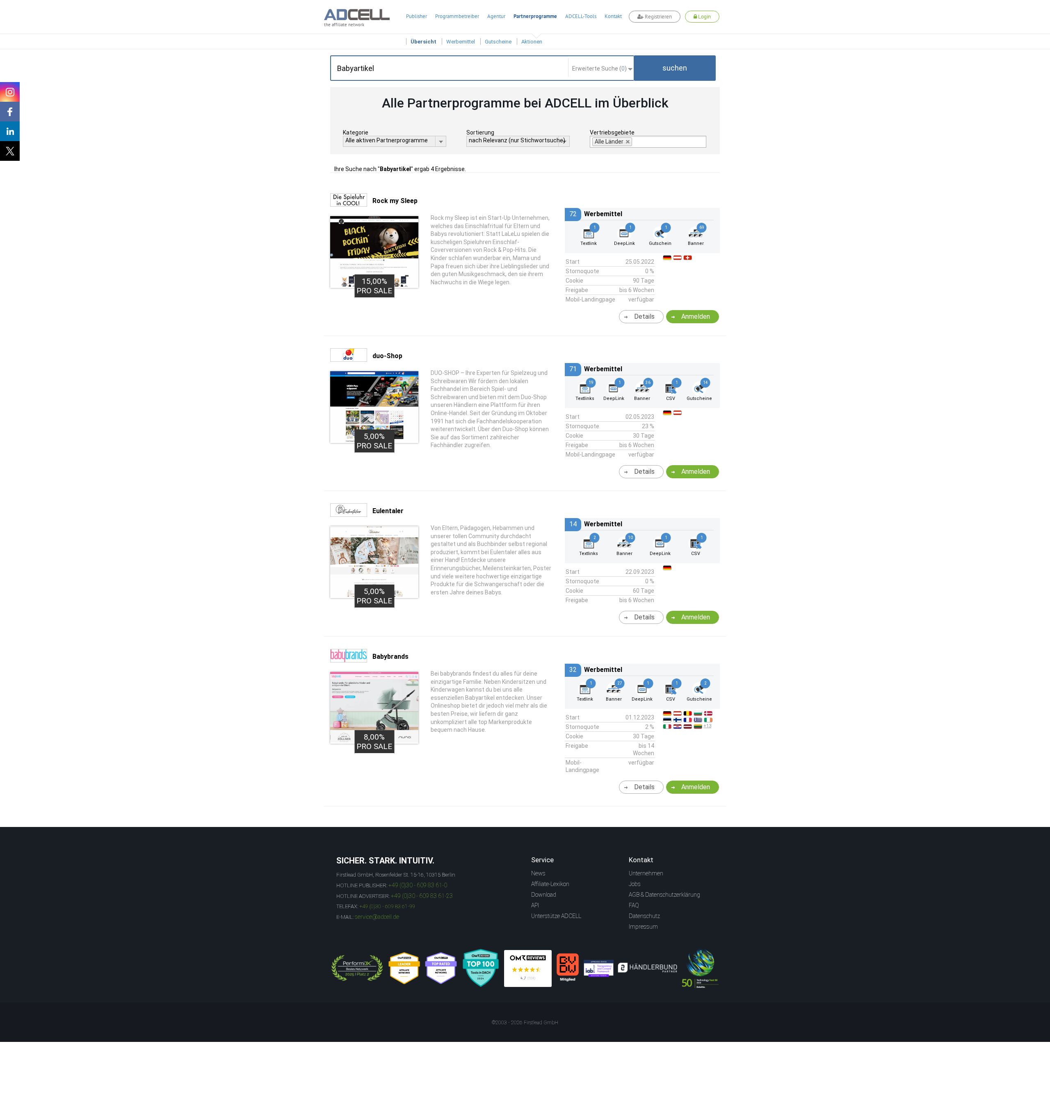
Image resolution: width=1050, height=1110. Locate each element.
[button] (675, 68)
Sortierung (480, 132)
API (535, 905)
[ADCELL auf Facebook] (10, 111)
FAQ (634, 905)
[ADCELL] (528, 968)
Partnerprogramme (535, 16)
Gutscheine (498, 42)
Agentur (496, 16)
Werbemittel (460, 42)
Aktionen (531, 42)
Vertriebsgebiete (612, 132)
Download (543, 894)
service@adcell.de (377, 917)
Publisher (416, 16)
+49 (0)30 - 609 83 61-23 (422, 896)
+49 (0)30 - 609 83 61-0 (417, 885)
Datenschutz (644, 916)
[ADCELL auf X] (10, 151)
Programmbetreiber (457, 16)
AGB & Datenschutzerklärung (664, 894)
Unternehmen (646, 873)
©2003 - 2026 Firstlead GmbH (525, 1022)
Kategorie (355, 132)
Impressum (643, 926)
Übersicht (423, 42)
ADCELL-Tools (580, 16)
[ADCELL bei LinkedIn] (10, 131)
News (538, 873)
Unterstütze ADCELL (556, 916)
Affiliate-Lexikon (550, 884)
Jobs (635, 884)
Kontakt (613, 16)
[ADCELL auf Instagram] (10, 92)
